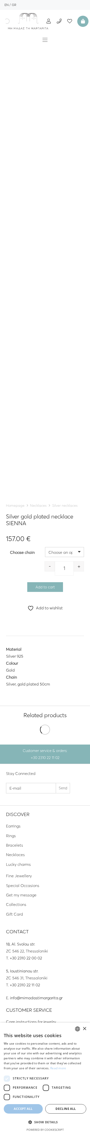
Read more (58, 1068)
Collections (16, 904)
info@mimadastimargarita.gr (36, 997)
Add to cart (45, 587)
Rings (11, 835)
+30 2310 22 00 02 (26, 957)
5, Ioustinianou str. (22, 970)
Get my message (21, 894)
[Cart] (82, 21)
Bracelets (14, 845)
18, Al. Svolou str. (20, 944)
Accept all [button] (23, 1109)
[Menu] (45, 40)
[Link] (28, 21)
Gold (10, 670)
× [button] (84, 1029)
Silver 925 (14, 656)
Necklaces (38, 505)
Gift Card (14, 914)
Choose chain (22, 552)
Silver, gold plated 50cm (28, 684)
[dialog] (45, 1079)
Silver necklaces (65, 505)
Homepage (15, 505)
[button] (45, 1122)
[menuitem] (6, 5)
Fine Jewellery (19, 875)
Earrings (13, 825)
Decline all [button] (66, 1109)
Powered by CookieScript (45, 1130)
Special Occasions (22, 885)
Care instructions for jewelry (31, 1021)
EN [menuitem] (6, 5)
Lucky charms (18, 864)
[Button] (49, 21)
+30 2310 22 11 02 (25, 984)
